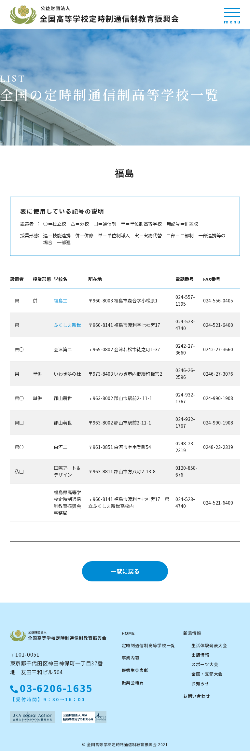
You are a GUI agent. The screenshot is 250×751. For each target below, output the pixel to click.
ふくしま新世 (67, 325)
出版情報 (200, 655)
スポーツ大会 (204, 664)
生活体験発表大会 (209, 645)
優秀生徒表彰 (135, 670)
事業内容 (131, 658)
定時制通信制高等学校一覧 (148, 645)
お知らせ (200, 683)
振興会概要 (133, 682)
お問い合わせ (196, 696)
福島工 (60, 300)
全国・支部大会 (207, 674)
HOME (128, 633)
